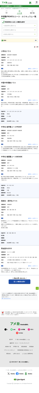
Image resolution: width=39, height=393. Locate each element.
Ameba (13, 374)
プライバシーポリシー (9, 350)
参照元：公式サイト (33, 68)
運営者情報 (24, 346)
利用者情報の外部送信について (25, 350)
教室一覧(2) (32, 13)
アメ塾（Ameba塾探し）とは (22, 339)
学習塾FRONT (8, 8)
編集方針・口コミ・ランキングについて (19, 343)
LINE (14, 329)
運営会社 (8, 353)
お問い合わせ (16, 353)
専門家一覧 (16, 346)
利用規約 (31, 346)
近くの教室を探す (19, 281)
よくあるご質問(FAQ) (27, 353)
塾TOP (2, 8)
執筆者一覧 (8, 346)
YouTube (21, 333)
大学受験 (23, 329)
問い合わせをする (6, 298)
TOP (6, 13)
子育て (32, 329)
